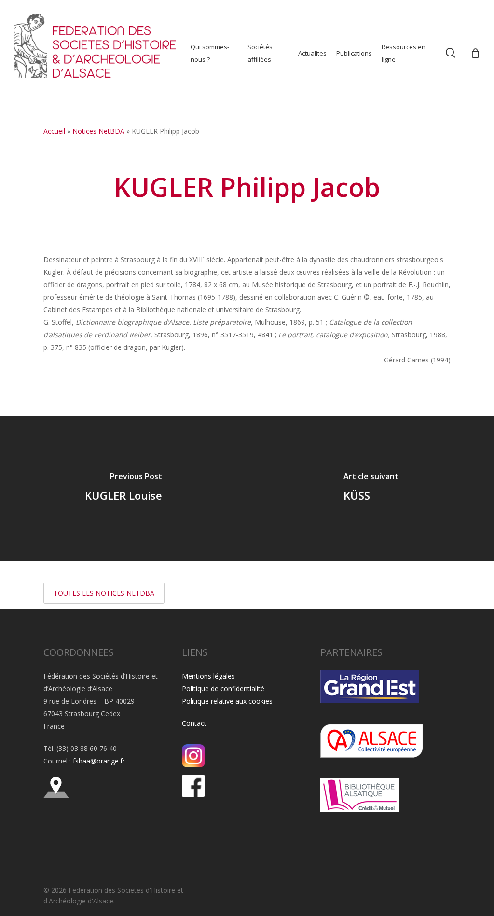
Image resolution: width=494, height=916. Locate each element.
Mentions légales (208, 675)
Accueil (54, 131)
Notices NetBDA (98, 131)
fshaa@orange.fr (99, 760)
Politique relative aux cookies (227, 701)
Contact (194, 723)
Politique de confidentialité (223, 688)
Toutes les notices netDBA (104, 592)
